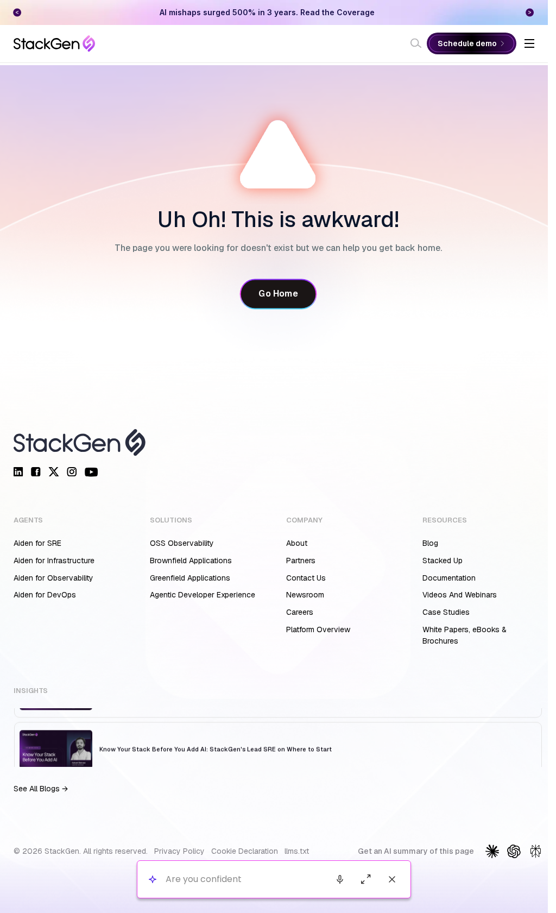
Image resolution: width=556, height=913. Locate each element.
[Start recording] (340, 879)
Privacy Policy (179, 851)
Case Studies (446, 612)
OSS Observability (182, 543)
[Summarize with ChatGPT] (514, 851)
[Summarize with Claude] (492, 851)
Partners (300, 560)
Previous (17, 12)
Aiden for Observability (53, 578)
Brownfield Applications (191, 560)
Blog (430, 543)
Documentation (449, 578)
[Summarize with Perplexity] (535, 851)
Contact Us (306, 578)
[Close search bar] (392, 879)
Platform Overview (318, 629)
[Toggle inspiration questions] (152, 879)
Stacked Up (442, 560)
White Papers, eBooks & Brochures (464, 635)
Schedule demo (467, 43)
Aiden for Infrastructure (54, 560)
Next (530, 12)
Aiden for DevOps (45, 595)
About (296, 543)
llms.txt (297, 851)
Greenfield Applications (190, 578)
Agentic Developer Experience (202, 595)
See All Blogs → (41, 789)
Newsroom (305, 595)
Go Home (278, 293)
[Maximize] (366, 879)
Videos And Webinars (459, 595)
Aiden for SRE (37, 543)
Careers (299, 612)
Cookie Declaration (244, 851)
